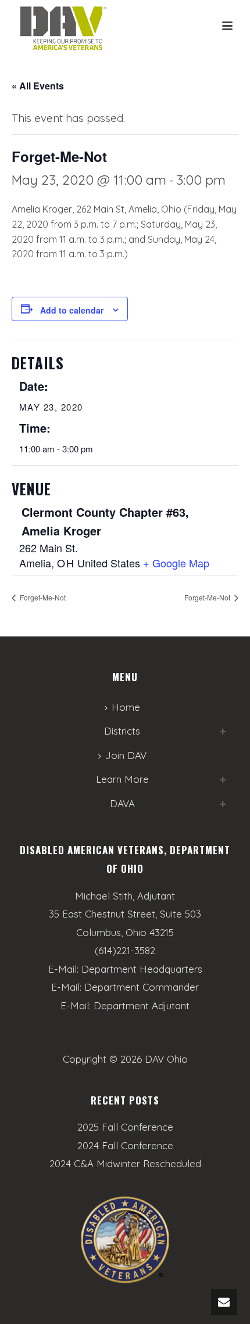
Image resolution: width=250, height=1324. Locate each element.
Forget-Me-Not (42, 597)
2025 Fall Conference (125, 1127)
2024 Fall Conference (125, 1145)
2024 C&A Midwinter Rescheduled (125, 1163)
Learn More (122, 779)
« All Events (38, 85)
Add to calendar (71, 310)
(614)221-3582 (125, 950)
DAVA (122, 803)
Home (126, 707)
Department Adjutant (142, 1005)
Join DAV (126, 755)
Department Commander (141, 987)
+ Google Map (176, 562)
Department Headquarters (141, 969)
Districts (122, 731)
